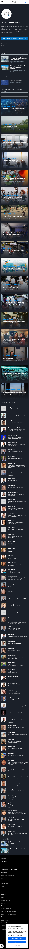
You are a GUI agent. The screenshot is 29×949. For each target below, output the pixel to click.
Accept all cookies (17, 942)
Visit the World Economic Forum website (13, 38)
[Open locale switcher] (2, 946)
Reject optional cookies (17, 938)
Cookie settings (17, 945)
